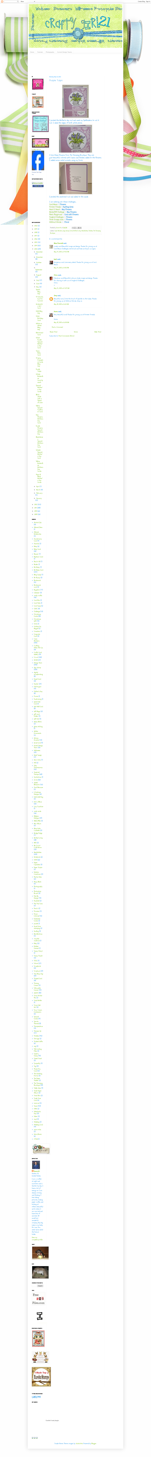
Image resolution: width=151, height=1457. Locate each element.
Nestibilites (85, 231)
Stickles (91, 231)
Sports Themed (36, 1022)
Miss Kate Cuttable (37, 829)
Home (32, 52)
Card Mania (53, 204)
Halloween (37, 750)
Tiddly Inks (37, 1088)
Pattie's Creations (37, 873)
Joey (55, 295)
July (37, 280)
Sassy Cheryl (38, 951)
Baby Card (37, 549)
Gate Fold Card (37, 703)
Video (35, 1116)
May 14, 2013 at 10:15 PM (61, 268)
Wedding (36, 1122)
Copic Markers (58, 231)
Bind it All (37, 561)
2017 (36, 236)
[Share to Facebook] (79, 228)
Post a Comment (57, 327)
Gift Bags (37, 711)
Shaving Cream (36, 984)
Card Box (37, 600)
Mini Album (37, 823)
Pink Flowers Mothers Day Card (39, 419)
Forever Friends (55, 207)
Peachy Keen (38, 877)
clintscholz (79, 1443)
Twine (35, 1106)
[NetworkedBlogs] (37, 185)
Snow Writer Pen (38, 996)
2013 (36, 249)
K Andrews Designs (37, 793)
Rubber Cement (36, 947)
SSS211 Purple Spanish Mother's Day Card (39, 343)
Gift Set (36, 719)
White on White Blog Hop (39, 326)
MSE (35, 843)
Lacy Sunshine (38, 806)
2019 (36, 229)
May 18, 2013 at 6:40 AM (61, 322)
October (39, 262)
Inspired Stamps (36, 773)
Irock (71, 231)
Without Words (55, 222)
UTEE (35, 1109)
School (36, 963)
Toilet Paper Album (38, 1092)
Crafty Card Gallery (38, 653)
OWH (35, 860)
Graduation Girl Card (39, 306)
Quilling (36, 931)
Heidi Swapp (37, 755)
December (39, 252)
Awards (36, 543)
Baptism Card (38, 557)
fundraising (37, 699)
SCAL (35, 960)
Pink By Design (36, 897)
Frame (36, 696)
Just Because (38, 787)
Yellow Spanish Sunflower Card (39, 409)
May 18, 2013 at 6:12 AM (61, 304)
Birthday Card (38, 570)
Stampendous (38, 1026)
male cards (37, 811)
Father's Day (38, 691)
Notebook (37, 857)
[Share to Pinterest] (81, 228)
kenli (55, 259)
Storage (36, 1039)
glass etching (38, 726)
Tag (35, 1066)
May (37, 287)
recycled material (37, 940)
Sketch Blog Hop (38, 292)
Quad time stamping (37, 927)
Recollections (38, 934)
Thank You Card (37, 1070)
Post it (36, 908)
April (38, 486)
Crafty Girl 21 (36, 149)
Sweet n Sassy (36, 1055)
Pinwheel (36, 901)
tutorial (36, 1103)
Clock (35, 624)
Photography (50, 52)
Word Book (37, 1134)
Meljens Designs (36, 817)
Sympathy (37, 1063)
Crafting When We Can (38, 647)
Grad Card (37, 743)
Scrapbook (37, 966)
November (39, 257)
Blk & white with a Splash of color (39, 399)
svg (35, 1046)
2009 (36, 514)
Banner (36, 554)
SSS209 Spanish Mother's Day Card (39, 454)
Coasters (37, 631)
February (39, 493)
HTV (35, 763)
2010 (35, 511)
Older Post (97, 332)
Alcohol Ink (37, 522)
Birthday (37, 567)
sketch (36, 993)
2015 (36, 242)
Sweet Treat (38, 1058)
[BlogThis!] (75, 228)
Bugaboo (37, 590)
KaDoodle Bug (38, 797)
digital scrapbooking (38, 673)
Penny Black (37, 882)
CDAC (35, 609)
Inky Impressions (38, 766)
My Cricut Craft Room (38, 846)
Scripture (37, 971)
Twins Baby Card (38, 353)
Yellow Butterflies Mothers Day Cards (39, 466)
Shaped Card (38, 978)
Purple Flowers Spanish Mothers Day (39, 430)
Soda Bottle (38, 1000)
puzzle (36, 923)
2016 (36, 239)
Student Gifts (38, 1041)
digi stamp (66, 231)
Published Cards (37, 920)
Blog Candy (37, 575)
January (39, 498)
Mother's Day (77, 231)
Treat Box (37, 1095)
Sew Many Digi (38, 974)
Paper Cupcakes (37, 863)
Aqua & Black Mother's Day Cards (39, 478)
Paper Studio (38, 867)
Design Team (38, 663)
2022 (36, 226)
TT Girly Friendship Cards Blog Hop (39, 362)
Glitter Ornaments (37, 732)
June (38, 283)
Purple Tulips (38, 370)
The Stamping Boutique (38, 1084)
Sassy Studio (38, 956)
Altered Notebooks (37, 533)
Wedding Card (38, 1125)
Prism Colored (36, 915)
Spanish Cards (36, 1018)
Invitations (37, 777)
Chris (56, 275)
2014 (36, 245)
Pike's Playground (55, 214)
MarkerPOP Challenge (56, 212)
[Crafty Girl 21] (38, 170)
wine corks (37, 1129)
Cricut (36, 657)
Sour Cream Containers (38, 1011)
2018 (36, 232)
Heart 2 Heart (55, 209)
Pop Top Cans (38, 903)
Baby (35, 546)
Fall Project (37, 687)
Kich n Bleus (38, 802)
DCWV (36, 660)
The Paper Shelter (37, 1079)
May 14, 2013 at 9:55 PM (61, 252)
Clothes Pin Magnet (37, 627)
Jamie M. (37, 1171)
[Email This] (73, 228)
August (38, 275)
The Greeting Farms (38, 1075)
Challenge (37, 611)
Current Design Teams (64, 52)
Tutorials (40, 52)
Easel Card (37, 679)
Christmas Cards (37, 615)
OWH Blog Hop (39, 312)
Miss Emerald (58, 243)
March (38, 490)
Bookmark (37, 580)
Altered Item (38, 527)
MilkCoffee (37, 821)
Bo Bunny (37, 577)
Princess (36, 911)
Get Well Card (38, 706)
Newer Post (53, 332)
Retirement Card (39, 334)
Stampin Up (37, 1031)
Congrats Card (37, 635)
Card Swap (37, 606)
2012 (36, 504)
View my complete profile (37, 1238)
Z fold (36, 1139)
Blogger (93, 1443)
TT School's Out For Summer (39, 299)
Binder (36, 564)
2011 (35, 508)
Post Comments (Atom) (66, 336)
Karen (56, 311)
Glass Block (37, 722)
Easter (36, 684)
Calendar (37, 593)
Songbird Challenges (56, 217)
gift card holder (37, 715)
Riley (35, 943)
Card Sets (37, 603)
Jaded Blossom (37, 784)
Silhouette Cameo (37, 989)
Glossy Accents (36, 739)
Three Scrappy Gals (56, 219)
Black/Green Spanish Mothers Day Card (39, 442)
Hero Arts (37, 760)
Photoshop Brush (37, 892)
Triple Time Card (37, 1099)
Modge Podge (38, 833)
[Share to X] (77, 228)
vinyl (35, 1119)
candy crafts (38, 595)
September (38, 270)
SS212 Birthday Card (39, 318)
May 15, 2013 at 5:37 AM (61, 288)
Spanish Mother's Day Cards (39, 388)
